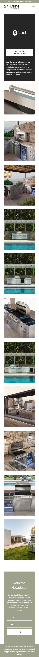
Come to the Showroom (19, 52)
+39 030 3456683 (13, 1)
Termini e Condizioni (27, 649)
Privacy (15, 649)
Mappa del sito (9, 652)
